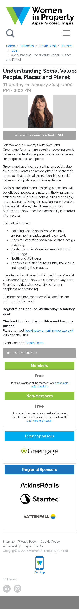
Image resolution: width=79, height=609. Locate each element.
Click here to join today (39, 420)
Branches (27, 46)
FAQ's (39, 546)
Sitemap (9, 541)
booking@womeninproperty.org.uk (49, 330)
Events (67, 46)
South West (48, 46)
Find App (39, 572)
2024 (15, 50)
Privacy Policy (28, 541)
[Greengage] (39, 451)
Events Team (34, 343)
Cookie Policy (50, 541)
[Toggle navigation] (66, 33)
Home (10, 46)
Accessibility (12, 546)
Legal (28, 546)
